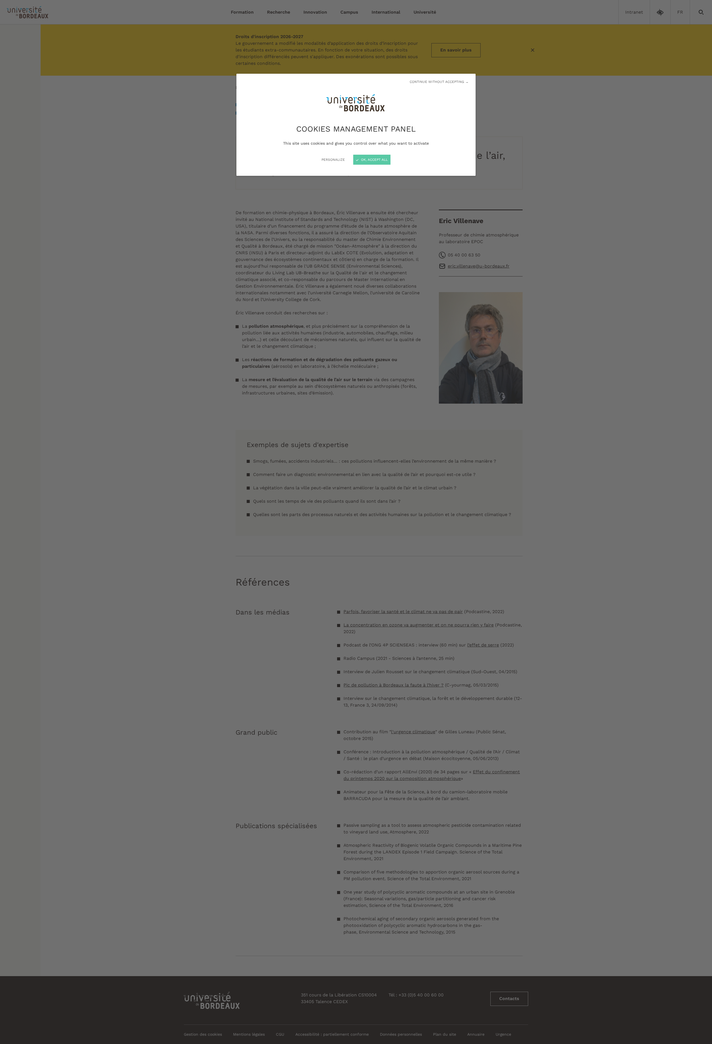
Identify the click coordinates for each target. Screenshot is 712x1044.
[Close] (356, 522)
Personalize (333, 160)
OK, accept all (374, 160)
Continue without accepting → (439, 82)
